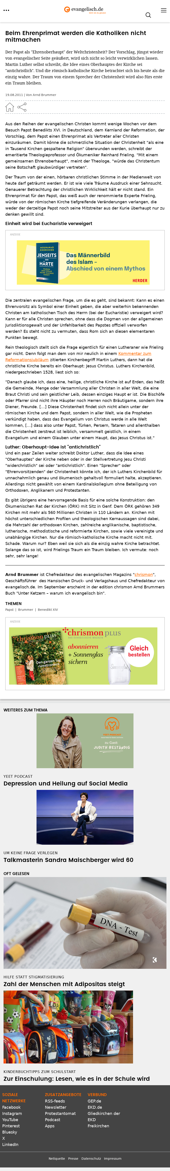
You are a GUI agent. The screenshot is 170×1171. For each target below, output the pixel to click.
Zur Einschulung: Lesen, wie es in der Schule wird (77, 1079)
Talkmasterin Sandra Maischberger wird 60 (68, 860)
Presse (73, 1158)
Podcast (52, 1119)
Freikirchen (98, 1126)
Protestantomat (60, 1113)
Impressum (113, 1158)
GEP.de (94, 1101)
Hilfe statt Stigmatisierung (34, 977)
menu (6, 10)
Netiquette (57, 1158)
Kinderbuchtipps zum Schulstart (40, 1072)
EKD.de (95, 1107)
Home (9, 107)
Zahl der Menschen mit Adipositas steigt (64, 984)
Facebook (11, 1107)
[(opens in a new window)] (83, 262)
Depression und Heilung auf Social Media (66, 784)
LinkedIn (10, 1144)
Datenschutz (91, 1158)
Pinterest (11, 1126)
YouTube (10, 1119)
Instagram (12, 1113)
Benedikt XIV (48, 609)
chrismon (144, 574)
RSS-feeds (55, 1101)
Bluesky (9, 1132)
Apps (49, 1126)
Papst (9, 609)
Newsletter (55, 1107)
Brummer (25, 609)
